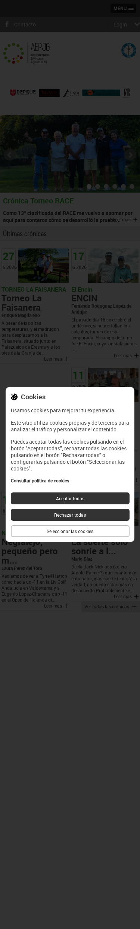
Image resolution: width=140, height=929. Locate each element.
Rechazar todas (70, 515)
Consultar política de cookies (40, 480)
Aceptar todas (70, 498)
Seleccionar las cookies (70, 531)
